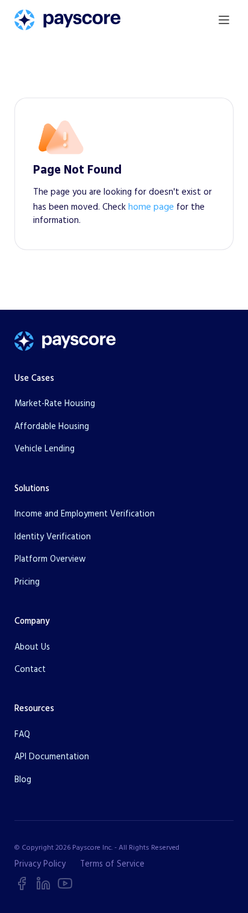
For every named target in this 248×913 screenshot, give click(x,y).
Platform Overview (49, 559)
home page (151, 206)
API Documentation (51, 757)
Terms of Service (112, 864)
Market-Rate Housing (54, 404)
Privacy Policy (40, 864)
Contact (30, 670)
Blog (22, 780)
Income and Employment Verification (84, 514)
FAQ (22, 735)
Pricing (27, 582)
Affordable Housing (51, 427)
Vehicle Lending (44, 449)
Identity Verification (52, 537)
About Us (32, 647)
